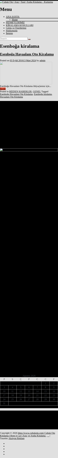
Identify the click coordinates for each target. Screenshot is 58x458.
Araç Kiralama (52, 112)
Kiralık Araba (43, 120)
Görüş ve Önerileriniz (16, 28)
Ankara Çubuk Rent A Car (17, 111)
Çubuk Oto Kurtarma (25, 132)
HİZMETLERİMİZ (15, 22)
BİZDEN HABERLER (20, 91)
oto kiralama (29, 123)
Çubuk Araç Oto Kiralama (16, 128)
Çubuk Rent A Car (34, 136)
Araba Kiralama (41, 112)
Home (15, 19)
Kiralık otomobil (5, 123)
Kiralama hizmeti (32, 120)
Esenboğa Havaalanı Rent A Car (11, 118)
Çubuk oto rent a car (14, 137)
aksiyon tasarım (16, 108)
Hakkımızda (11, 30)
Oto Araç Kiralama (18, 123)
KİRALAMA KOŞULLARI (19, 25)
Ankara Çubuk (27, 108)
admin (42, 60)
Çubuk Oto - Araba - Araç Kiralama (37, 128)
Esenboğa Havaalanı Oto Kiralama (27, 54)
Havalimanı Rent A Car (17, 120)
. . (48, 435)
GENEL (37, 91)
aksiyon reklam (5, 108)
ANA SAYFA (12, 16)
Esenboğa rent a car (43, 118)
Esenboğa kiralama (43, 94)
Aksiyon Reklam (16, 438)
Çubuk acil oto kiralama (20, 126)
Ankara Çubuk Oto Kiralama (43, 108)
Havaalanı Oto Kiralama (11, 97)
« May (28, 407)
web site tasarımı (5, 126)
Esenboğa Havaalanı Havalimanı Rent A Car (15, 115)
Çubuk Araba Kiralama (37, 126)
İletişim (9, 33)
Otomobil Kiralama (50, 123)
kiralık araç (52, 120)
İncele (3, 89)
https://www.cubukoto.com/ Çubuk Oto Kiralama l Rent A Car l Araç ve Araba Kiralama (27, 434)
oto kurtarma (39, 123)
